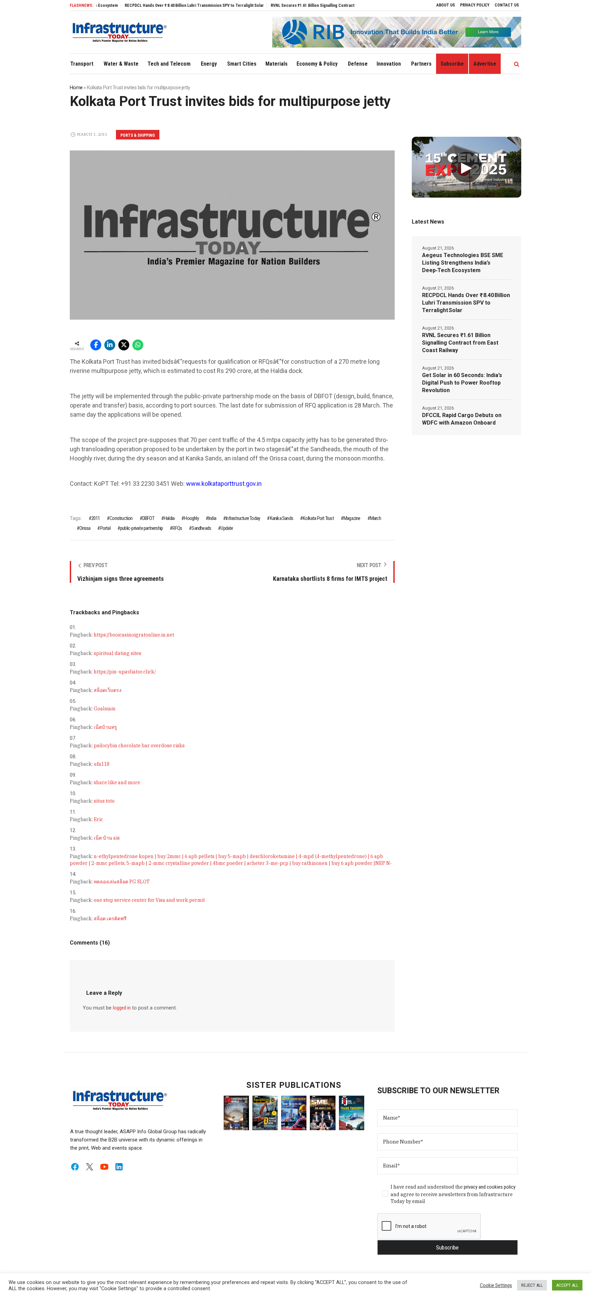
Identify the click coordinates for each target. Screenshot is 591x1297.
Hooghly (191, 518)
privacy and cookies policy (489, 1187)
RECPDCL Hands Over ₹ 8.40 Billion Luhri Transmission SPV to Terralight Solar (164, 5)
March (375, 518)
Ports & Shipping (137, 135)
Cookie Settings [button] (496, 1285)
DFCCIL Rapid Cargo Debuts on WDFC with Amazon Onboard (461, 419)
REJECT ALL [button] (532, 1285)
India (212, 518)
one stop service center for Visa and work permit (149, 900)
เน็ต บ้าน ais (107, 838)
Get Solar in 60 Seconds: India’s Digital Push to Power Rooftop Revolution (462, 382)
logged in (122, 1008)
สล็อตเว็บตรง (107, 690)
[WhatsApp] (137, 344)
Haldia (169, 518)
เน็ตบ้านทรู (105, 727)
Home (76, 87)
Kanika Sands (281, 518)
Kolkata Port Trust (318, 518)
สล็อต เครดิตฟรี (110, 918)
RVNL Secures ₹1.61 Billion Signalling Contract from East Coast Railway (304, 5)
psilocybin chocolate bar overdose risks (139, 746)
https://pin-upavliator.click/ (125, 672)
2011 (95, 518)
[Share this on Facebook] (95, 344)
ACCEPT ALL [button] (567, 1285)
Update (227, 528)
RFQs (177, 528)
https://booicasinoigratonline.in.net (134, 635)
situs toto (104, 801)
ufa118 (101, 764)
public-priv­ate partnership (141, 528)
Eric (98, 819)
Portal (105, 528)
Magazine (351, 518)
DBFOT (148, 518)
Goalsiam (105, 709)
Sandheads (201, 528)
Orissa (84, 528)
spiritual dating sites (117, 653)
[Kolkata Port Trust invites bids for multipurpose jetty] (232, 234)
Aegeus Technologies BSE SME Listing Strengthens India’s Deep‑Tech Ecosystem (462, 262)
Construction (120, 518)
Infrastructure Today (243, 518)
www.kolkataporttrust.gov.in (224, 483)
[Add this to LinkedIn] (109, 344)
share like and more (117, 782)
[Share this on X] (123, 344)
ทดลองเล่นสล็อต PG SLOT (122, 882)
